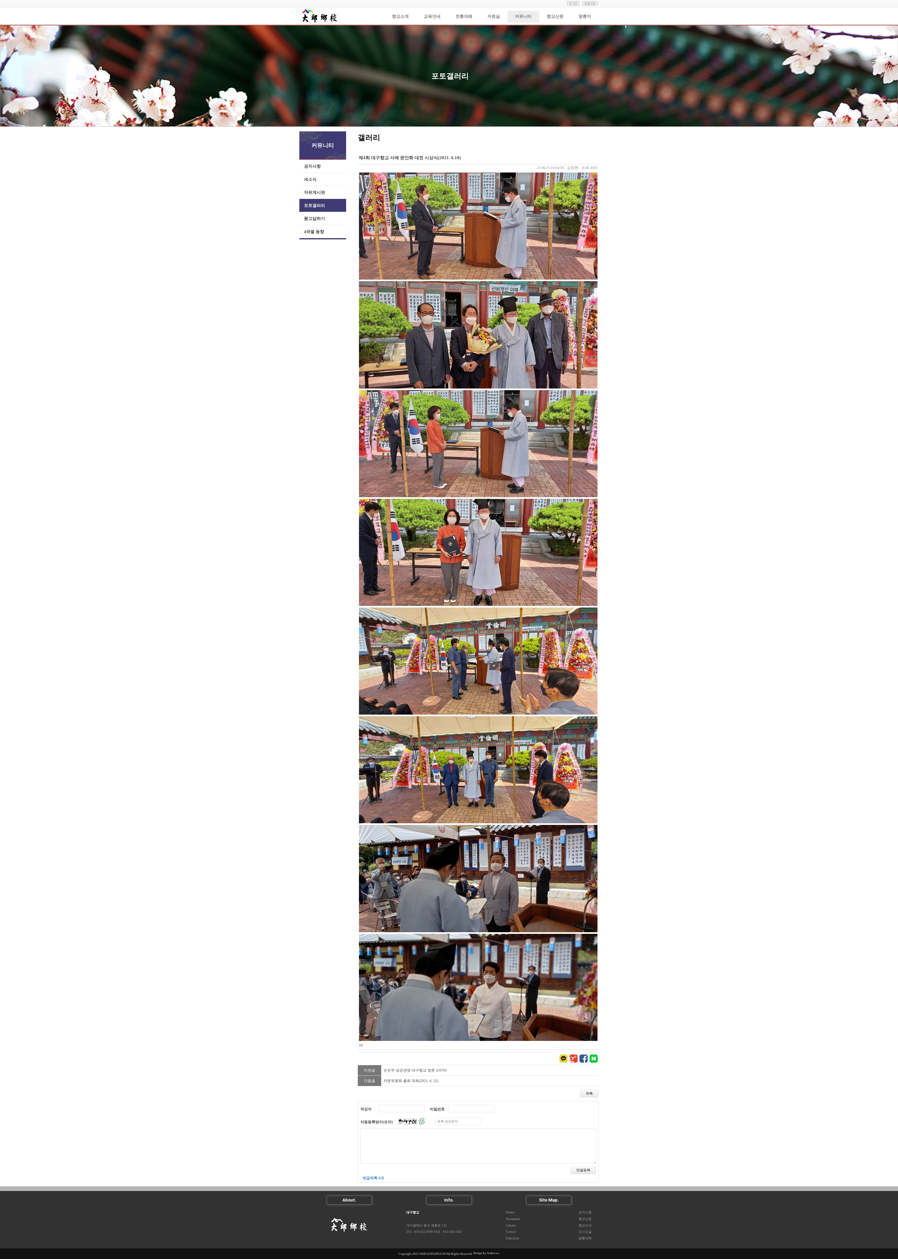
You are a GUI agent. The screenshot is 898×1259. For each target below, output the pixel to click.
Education (512, 1238)
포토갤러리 (450, 76)
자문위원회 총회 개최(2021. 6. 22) (411, 1081)
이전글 (369, 1070)
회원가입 (590, 3)
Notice (510, 1212)
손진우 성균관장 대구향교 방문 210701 (415, 1070)
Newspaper (513, 1219)
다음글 (369, 1081)
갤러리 (369, 137)
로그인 (573, 3)
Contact (511, 1232)
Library (511, 1225)
